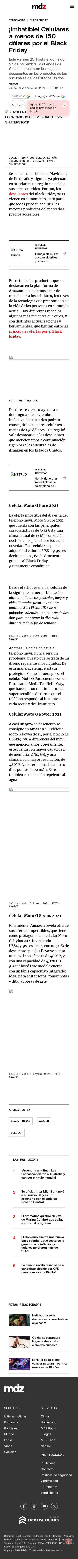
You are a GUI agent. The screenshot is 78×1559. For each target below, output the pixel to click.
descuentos (19, 194)
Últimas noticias (15, 1416)
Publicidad (48, 1463)
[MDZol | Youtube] (44, 1506)
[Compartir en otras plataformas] (21, 104)
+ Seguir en (18, 96)
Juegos (46, 1434)
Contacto (47, 1469)
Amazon (44, 1121)
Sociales (10, 1452)
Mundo (9, 1434)
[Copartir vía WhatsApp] (12, 104)
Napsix (13, 84)
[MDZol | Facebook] (24, 1506)
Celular (16, 1133)
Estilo (8, 1440)
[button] (72, 6)
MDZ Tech (48, 1440)
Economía (11, 1422)
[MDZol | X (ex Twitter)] (54, 1506)
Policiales (11, 1428)
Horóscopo (48, 1422)
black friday (20, 1121)
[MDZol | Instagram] (34, 1506)
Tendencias (17, 20)
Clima (45, 1416)
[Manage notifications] (68, 1541)
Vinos (8, 1446)
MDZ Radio (48, 1428)
